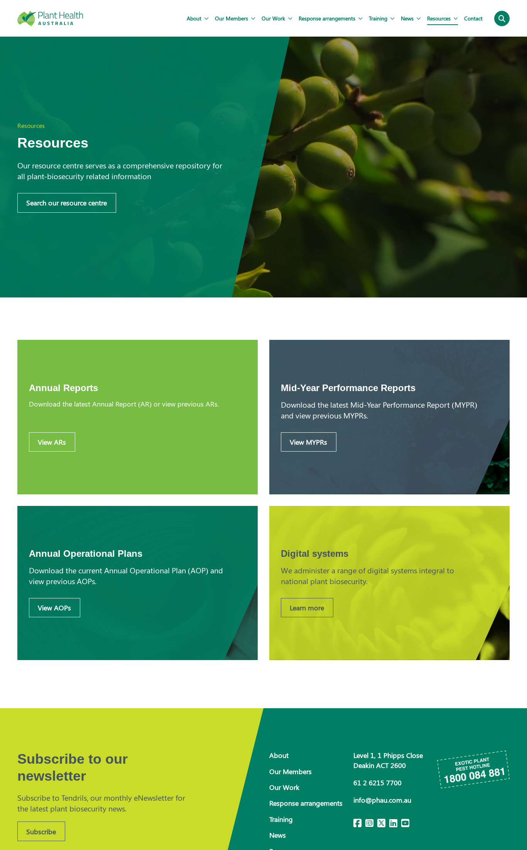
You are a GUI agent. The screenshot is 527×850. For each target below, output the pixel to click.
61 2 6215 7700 (377, 782)
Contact (473, 18)
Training (378, 18)
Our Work (273, 18)
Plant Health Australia (50, 18)
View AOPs (54, 607)
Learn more (307, 607)
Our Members (231, 18)
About (194, 18)
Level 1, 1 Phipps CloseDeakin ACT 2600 (388, 760)
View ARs (52, 442)
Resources (439, 18)
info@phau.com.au (382, 800)
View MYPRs (308, 442)
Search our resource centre (66, 202)
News (407, 18)
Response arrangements (327, 18)
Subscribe (41, 831)
